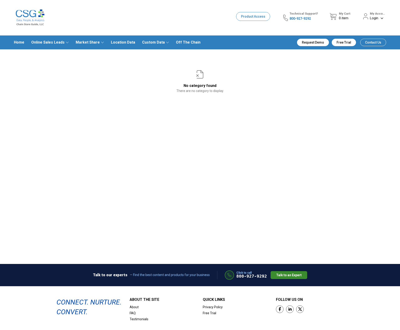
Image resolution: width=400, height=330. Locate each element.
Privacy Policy (213, 307)
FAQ (133, 313)
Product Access (253, 16)
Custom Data (153, 42)
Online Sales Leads (48, 42)
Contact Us (373, 42)
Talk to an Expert (289, 275)
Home (19, 42)
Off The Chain (188, 42)
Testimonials (139, 319)
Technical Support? (304, 13)
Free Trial (344, 42)
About (134, 307)
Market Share (88, 42)
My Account (378, 13)
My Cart (344, 13)
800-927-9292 (300, 18)
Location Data (123, 42)
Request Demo (313, 42)
